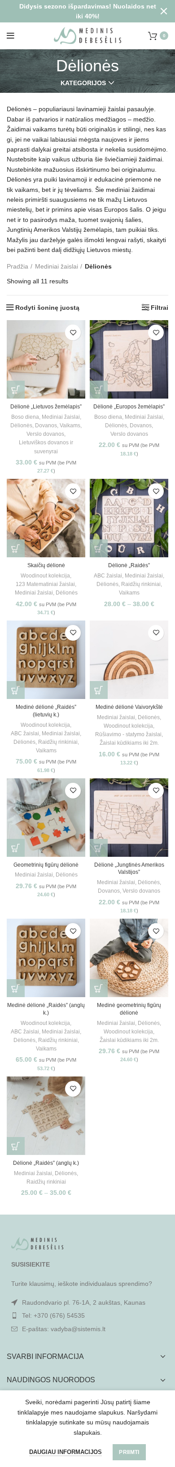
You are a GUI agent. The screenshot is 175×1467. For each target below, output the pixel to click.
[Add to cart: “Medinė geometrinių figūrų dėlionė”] (99, 988)
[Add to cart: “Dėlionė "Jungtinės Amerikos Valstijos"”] (99, 848)
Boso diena (25, 417)
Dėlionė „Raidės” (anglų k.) (46, 1163)
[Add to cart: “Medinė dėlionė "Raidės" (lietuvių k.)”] (16, 690)
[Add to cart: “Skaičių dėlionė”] (16, 548)
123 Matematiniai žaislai (45, 584)
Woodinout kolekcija (45, 576)
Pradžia (17, 266)
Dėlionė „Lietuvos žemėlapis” (46, 407)
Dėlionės (21, 425)
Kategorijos (83, 83)
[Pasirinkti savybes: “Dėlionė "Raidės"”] (99, 548)
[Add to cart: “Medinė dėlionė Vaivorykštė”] (99, 690)
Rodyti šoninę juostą (47, 307)
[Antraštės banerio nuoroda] (74, 11)
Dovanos (46, 425)
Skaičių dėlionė (46, 565)
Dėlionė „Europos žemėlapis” (129, 407)
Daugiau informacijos (65, 1452)
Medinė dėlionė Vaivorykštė (129, 707)
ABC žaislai (108, 576)
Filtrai (159, 307)
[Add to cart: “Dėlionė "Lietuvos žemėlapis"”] (16, 390)
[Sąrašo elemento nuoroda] (87, 1315)
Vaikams (70, 425)
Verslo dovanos (45, 434)
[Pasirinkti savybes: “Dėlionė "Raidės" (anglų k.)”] (16, 1146)
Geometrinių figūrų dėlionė (46, 865)
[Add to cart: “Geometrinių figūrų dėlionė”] (16, 848)
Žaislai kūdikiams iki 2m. (129, 743)
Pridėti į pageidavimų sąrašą (73, 332)
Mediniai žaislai (56, 266)
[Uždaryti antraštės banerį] (164, 11)
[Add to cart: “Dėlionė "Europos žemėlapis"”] (99, 390)
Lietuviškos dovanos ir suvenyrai (46, 446)
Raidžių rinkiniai (141, 584)
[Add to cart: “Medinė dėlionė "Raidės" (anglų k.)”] (16, 988)
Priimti (129, 1452)
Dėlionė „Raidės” (129, 565)
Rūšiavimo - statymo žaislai (128, 734)
